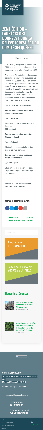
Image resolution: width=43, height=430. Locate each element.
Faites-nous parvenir (20, 269)
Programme (16, 244)
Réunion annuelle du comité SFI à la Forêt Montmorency (25, 304)
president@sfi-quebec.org (17, 395)
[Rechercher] (35, 232)
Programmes (16, 403)
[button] (7, 208)
